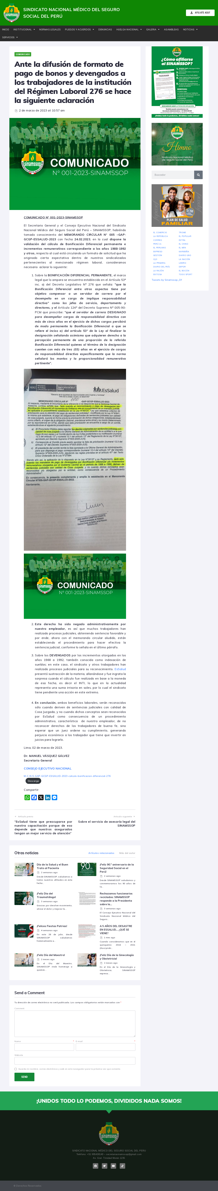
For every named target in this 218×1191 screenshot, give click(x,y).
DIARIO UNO (185, 255)
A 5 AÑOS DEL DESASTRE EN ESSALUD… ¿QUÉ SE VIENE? (116, 929)
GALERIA (151, 29)
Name (44, 1041)
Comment (19, 1008)
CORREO (157, 240)
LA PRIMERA (159, 263)
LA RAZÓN (158, 270)
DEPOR (182, 267)
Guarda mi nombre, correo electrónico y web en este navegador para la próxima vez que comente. (69, 1069)
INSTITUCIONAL (22, 29)
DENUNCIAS (105, 29)
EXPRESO (157, 251)
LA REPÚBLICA (160, 236)
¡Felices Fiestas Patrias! (52, 926)
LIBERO (182, 263)
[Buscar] (198, 175)
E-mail (105, 1041)
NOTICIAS (188, 29)
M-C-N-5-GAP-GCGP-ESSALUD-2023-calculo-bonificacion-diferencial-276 (67, 775)
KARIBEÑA (184, 251)
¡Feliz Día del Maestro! (51, 955)
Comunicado (23, 54)
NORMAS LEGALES (50, 29)
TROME (182, 232)
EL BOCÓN (184, 270)
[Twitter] (104, 1166)
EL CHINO (183, 244)
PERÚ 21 (157, 244)
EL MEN (182, 247)
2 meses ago (47, 959)
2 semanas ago (49, 872)
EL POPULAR (185, 236)
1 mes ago (109, 937)
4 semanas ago (49, 930)
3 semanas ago (49, 901)
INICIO (5, 29)
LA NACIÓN (184, 259)
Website (18, 1055)
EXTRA (182, 240)
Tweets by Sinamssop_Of (167, 279)
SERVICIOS (8, 37)
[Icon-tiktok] (122, 1166)
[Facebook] (95, 1166)
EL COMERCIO (160, 232)
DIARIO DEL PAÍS (161, 267)
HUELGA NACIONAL (127, 29)
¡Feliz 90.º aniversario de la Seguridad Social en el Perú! (117, 868)
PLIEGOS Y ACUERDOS (78, 29)
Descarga (33, 780)
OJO (155, 259)
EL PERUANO (159, 247)
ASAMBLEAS (171, 29)
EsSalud (120, 669)
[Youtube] (113, 1166)
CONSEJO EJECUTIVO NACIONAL (48, 768)
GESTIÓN (157, 255)
